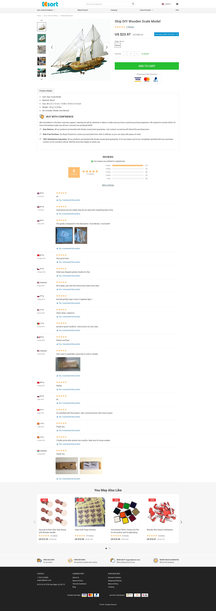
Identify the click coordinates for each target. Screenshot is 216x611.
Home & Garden (145, 10)
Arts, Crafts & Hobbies (45, 10)
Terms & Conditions (79, 584)
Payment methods (114, 577)
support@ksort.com (44, 580)
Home (39, 16)
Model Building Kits (67, 16)
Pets (177, 10)
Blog (74, 587)
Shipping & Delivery (115, 581)
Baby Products (83, 10)
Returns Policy (78, 581)
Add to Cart (146, 66)
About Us (76, 577)
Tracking (111, 587)
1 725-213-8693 (42, 577)
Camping (114, 10)
